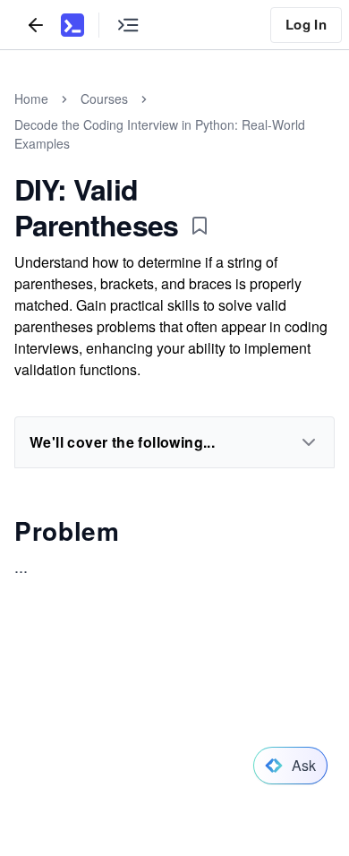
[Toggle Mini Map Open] (127, 24)
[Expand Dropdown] (308, 442)
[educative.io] (72, 25)
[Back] (35, 24)
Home (31, 98)
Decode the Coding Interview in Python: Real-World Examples (159, 134)
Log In (306, 24)
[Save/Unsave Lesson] (199, 225)
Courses (104, 98)
